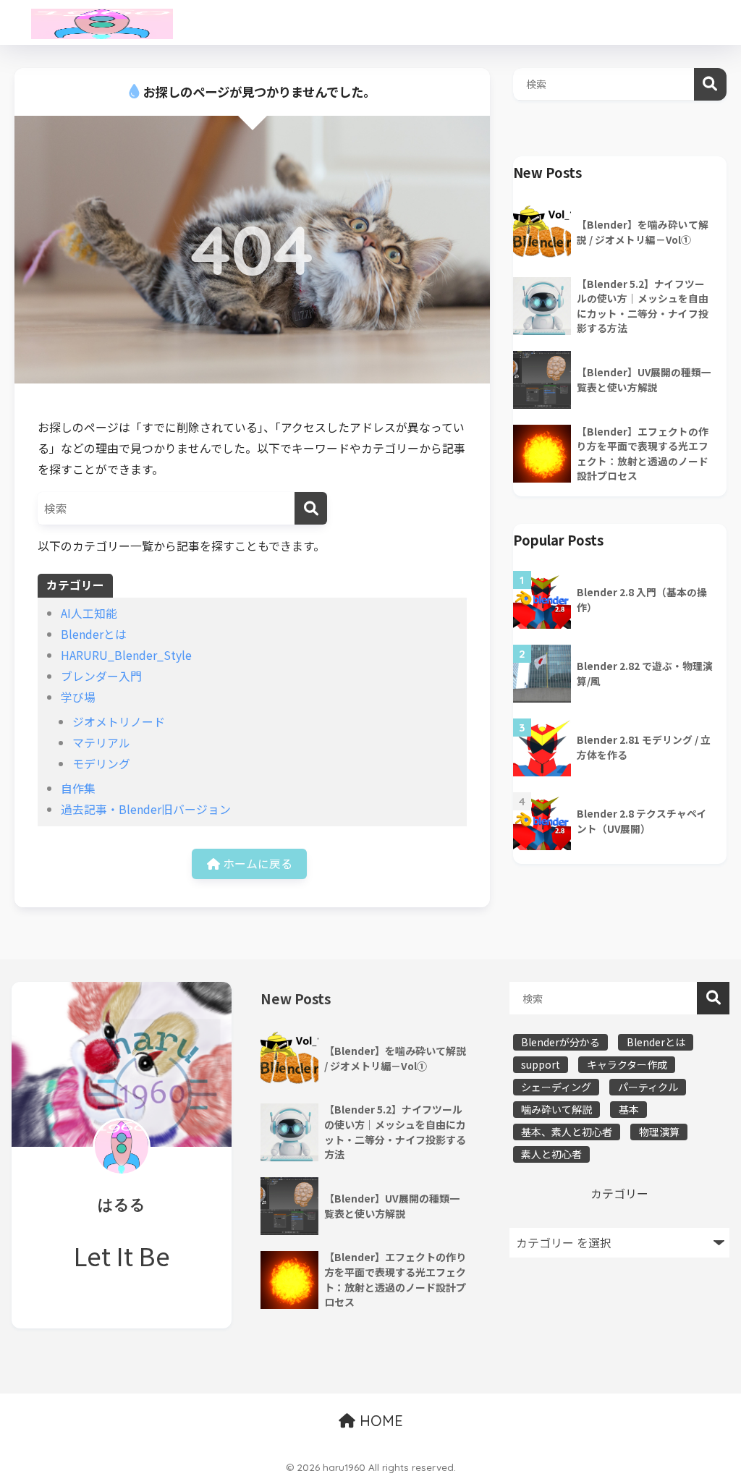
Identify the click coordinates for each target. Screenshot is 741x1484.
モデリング (101, 763)
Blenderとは (94, 634)
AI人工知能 (89, 613)
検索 (710, 84)
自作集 (78, 788)
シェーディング (556, 1087)
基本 (629, 1109)
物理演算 (659, 1131)
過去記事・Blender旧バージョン (146, 809)
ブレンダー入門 (101, 676)
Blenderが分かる (560, 1042)
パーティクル (648, 1087)
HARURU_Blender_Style (126, 655)
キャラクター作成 (627, 1064)
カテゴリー (619, 1193)
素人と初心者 (551, 1154)
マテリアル (101, 742)
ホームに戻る (256, 863)
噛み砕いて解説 (556, 1109)
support (540, 1064)
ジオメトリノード (118, 721)
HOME (379, 1421)
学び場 (78, 697)
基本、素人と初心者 (566, 1131)
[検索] (311, 508)
